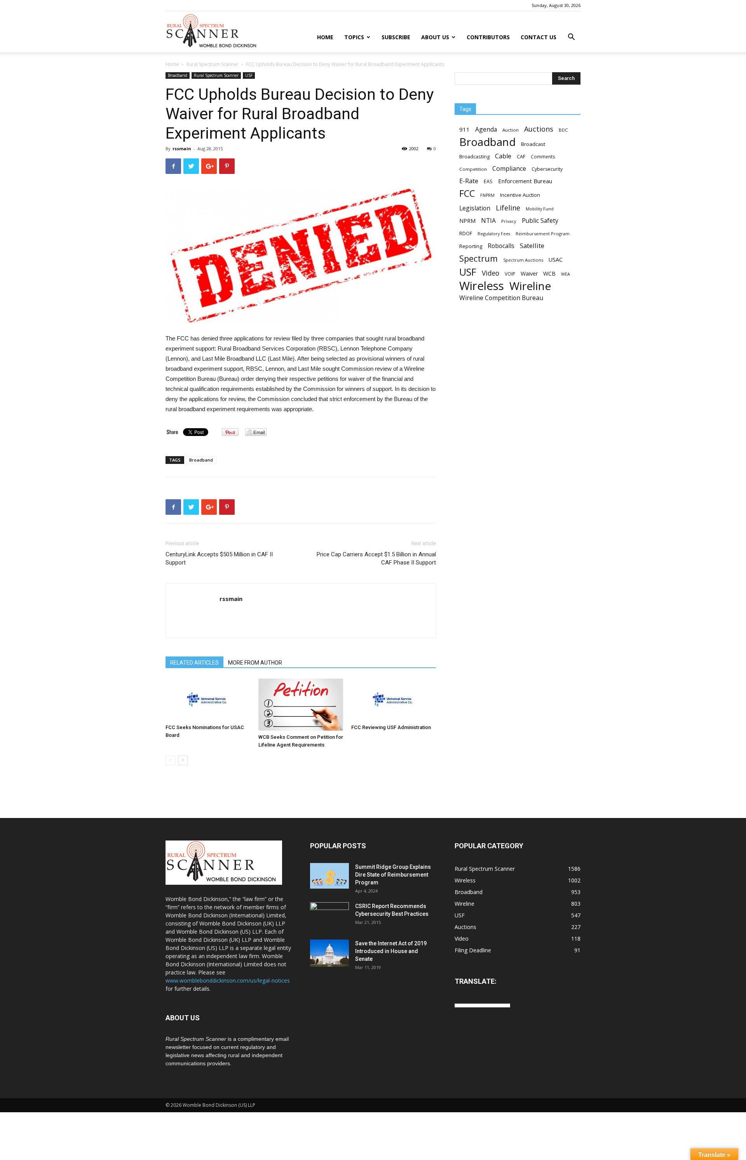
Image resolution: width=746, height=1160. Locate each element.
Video (490, 273)
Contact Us (538, 37)
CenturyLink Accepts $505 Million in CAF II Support (219, 558)
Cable (503, 156)
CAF (521, 156)
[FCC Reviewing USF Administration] (393, 700)
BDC (563, 130)
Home (325, 37)
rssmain (182, 148)
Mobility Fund (540, 209)
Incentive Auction (520, 194)
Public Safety (540, 221)
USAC (556, 259)
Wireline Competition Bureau (501, 298)
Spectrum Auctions (523, 260)
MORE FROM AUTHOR (255, 663)
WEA (565, 274)
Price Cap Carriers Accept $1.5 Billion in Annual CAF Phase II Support (376, 558)
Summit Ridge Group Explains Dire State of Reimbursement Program (393, 875)
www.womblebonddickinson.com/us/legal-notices (228, 980)
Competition (473, 169)
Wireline (530, 286)
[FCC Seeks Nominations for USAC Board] (208, 700)
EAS (488, 181)
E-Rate (468, 181)
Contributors (488, 37)
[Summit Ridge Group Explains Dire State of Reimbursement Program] (329, 876)
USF (249, 75)
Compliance (509, 169)
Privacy (508, 221)
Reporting (470, 246)
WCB (549, 273)
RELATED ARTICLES (194, 663)
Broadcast (533, 144)
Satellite (532, 245)
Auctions (538, 129)
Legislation (474, 208)
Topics (354, 37)
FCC (467, 193)
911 (464, 129)
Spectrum (478, 258)
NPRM (467, 220)
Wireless (481, 286)
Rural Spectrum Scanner (212, 64)
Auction (510, 130)
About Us (435, 37)
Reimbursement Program (543, 233)
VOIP (510, 274)
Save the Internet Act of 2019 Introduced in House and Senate (391, 951)
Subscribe (396, 37)
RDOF (465, 233)
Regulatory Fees (494, 233)
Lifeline (508, 207)
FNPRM (487, 195)
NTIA (488, 221)
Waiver (529, 273)
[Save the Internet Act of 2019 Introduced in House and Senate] (329, 953)
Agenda (486, 129)
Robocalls (501, 246)
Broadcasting (474, 156)
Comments (543, 156)
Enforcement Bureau (525, 181)
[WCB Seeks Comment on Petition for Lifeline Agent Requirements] (300, 705)
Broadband (177, 75)
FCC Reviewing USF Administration (391, 727)
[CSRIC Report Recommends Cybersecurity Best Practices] (329, 915)
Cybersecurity (547, 169)
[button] (571, 38)
